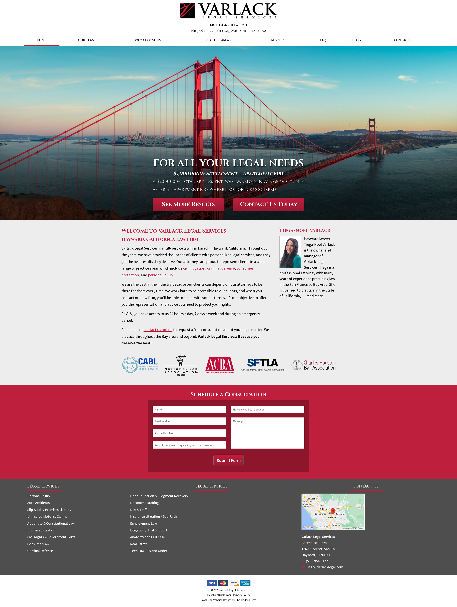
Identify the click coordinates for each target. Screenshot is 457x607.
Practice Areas (218, 40)
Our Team (86, 40)
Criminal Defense (40, 550)
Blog (356, 40)
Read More (314, 295)
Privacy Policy (241, 595)
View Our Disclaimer (219, 595)
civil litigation (194, 268)
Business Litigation (41, 530)
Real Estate (138, 544)
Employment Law (143, 523)
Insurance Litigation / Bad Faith (153, 516)
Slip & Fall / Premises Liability (49, 509)
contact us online (158, 329)
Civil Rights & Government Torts (51, 537)
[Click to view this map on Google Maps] (333, 528)
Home (41, 40)
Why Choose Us (148, 40)
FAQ (323, 40)
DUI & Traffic (139, 509)
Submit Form (229, 460)
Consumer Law (38, 544)
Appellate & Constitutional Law (51, 523)
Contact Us (404, 40)
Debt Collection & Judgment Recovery (159, 496)
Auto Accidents (38, 502)
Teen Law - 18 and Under (148, 550)
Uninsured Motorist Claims (47, 516)
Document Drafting (144, 502)
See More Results (188, 204)
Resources (280, 40)
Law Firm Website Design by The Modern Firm (228, 600)
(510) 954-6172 (202, 31)
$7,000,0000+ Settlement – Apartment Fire (228, 173)
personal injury (160, 274)
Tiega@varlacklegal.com (241, 31)
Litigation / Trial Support (148, 530)
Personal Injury (38, 496)
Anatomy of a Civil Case (147, 537)
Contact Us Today (268, 204)
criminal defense (221, 268)
